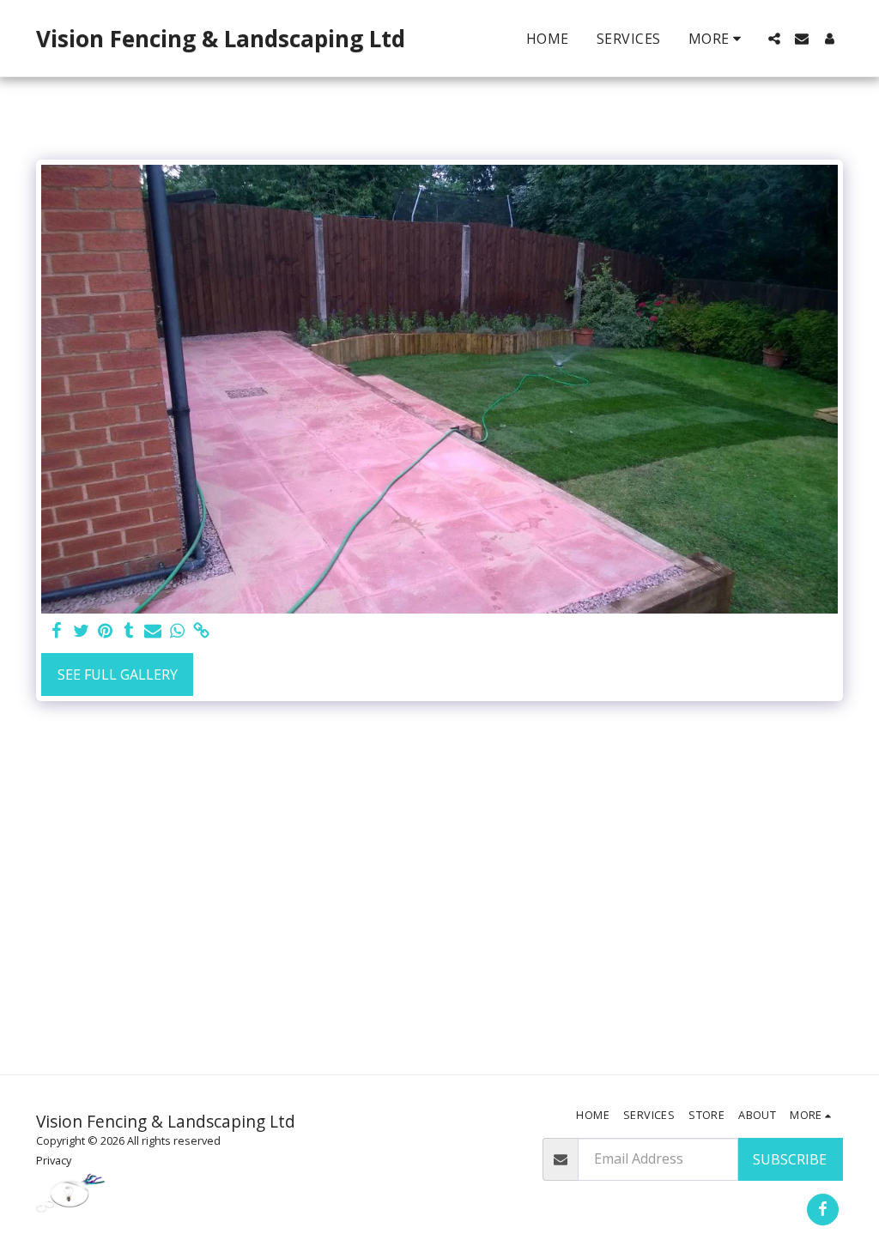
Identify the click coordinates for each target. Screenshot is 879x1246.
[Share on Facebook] (56, 631)
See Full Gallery (118, 674)
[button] (774, 38)
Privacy (53, 1160)
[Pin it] (104, 631)
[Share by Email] (152, 631)
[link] (200, 631)
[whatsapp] (176, 631)
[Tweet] (80, 631)
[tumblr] (128, 631)
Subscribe (790, 1159)
